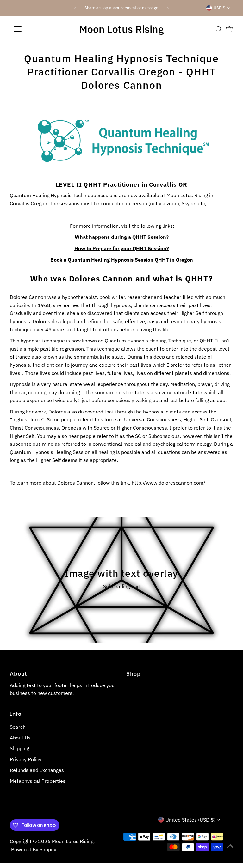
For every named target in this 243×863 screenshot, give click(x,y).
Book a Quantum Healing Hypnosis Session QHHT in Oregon (121, 259)
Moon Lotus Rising (121, 29)
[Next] (168, 8)
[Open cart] (229, 29)
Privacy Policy (25, 759)
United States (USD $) (190, 820)
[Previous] (75, 8)
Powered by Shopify (33, 849)
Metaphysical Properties (37, 781)
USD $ (219, 7)
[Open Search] (218, 29)
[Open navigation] (36, 29)
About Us (20, 737)
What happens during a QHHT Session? (122, 237)
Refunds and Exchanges (37, 770)
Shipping (19, 748)
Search (18, 727)
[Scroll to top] (230, 845)
